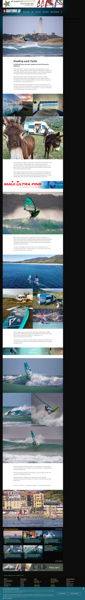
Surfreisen (22, 582)
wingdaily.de (68, 582)
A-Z (61, 11)
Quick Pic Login (36, 582)
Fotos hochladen (37, 586)
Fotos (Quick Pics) (7, 583)
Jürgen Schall (34, 485)
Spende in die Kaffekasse (41, 590)
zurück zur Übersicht (59, 561)
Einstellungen (53, 586)
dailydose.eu (68, 581)
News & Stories (26, 11)
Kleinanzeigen (6, 586)
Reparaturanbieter (23, 580)
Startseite (5, 15)
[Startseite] (12, 12)
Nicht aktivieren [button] (74, 593)
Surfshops (22, 583)
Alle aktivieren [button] (61, 593)
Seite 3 (14, 15)
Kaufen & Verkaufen (54, 11)
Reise (32, 11)
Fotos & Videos (45, 11)
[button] (28, 598)
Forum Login (36, 580)
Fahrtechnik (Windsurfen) (8, 580)
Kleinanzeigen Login (37, 581)
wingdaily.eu (68, 583)
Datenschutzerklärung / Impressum (19, 597)
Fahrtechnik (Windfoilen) (8, 581)
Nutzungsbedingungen (54, 580)
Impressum (52, 582)
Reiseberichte (10, 15)
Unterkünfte (22, 586)
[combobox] (83, 588)
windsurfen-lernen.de (69, 586)
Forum (5, 582)
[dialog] (42, 593)
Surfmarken (22, 581)
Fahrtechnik (38, 11)
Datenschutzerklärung (54, 581)
